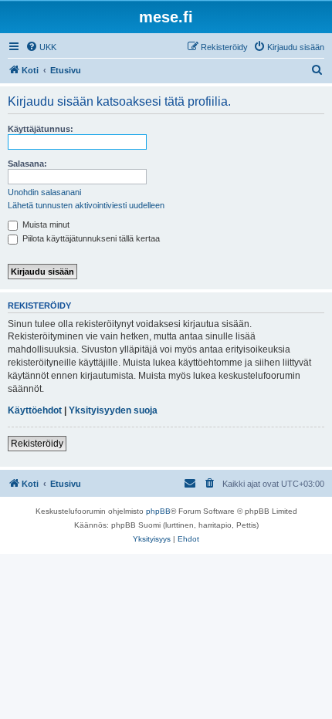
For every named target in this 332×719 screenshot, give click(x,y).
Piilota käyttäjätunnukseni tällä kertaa (90, 238)
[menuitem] (40, 47)
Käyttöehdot (35, 410)
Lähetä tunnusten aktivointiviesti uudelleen (86, 205)
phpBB (158, 511)
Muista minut (44, 224)
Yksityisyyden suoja (113, 410)
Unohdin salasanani (44, 192)
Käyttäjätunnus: (40, 128)
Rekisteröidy (37, 443)
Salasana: (27, 163)
